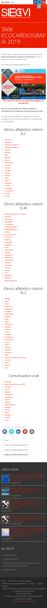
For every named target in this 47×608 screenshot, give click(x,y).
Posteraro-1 (9, 337)
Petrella (8, 327)
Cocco (7, 389)
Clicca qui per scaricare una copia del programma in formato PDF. (23, 101)
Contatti (4, 586)
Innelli (7, 270)
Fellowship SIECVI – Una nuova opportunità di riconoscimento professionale (21, 564)
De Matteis (9, 221)
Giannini (8, 262)
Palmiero (8, 407)
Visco (7, 420)
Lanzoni (8, 402)
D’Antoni (8, 216)
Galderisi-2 (9, 257)
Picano (7, 329)
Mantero (8, 278)
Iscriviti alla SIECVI (10, 559)
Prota (7, 412)
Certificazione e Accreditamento (14, 583)
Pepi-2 (7, 322)
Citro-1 (7, 178)
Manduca (8, 275)
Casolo (7, 168)
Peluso (7, 410)
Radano (8, 415)
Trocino (8, 360)
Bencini (7, 157)
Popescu (8, 334)
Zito (6, 368)
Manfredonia (10, 404)
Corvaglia (8, 188)
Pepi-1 (7, 319)
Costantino (9, 191)
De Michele (9, 224)
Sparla (7, 417)
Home (3, 581)
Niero (7, 301)
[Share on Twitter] (11, 433)
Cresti (7, 196)
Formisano (9, 394)
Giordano (8, 265)
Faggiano (8, 245)
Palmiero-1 (9, 306)
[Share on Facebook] (4, 433)
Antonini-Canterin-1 (12, 145)
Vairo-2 (7, 365)
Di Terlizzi (8, 237)
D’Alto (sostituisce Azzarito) (15, 214)
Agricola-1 (8, 139)
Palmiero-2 (9, 309)
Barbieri (8, 152)
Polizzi (7, 332)
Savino (7, 347)
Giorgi (7, 268)
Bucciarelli (9, 163)
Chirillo (7, 173)
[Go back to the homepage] (15, 13)
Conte (7, 185)
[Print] (32, 433)
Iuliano (7, 399)
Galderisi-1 (9, 255)
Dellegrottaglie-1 (11, 227)
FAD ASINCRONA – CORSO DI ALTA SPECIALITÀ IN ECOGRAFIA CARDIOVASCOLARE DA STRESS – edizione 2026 (28, 477)
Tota (6, 355)
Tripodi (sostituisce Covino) (15, 357)
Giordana (8, 397)
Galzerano (9, 260)
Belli (6, 155)
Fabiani (7, 239)
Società (39, 583)
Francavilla (9, 250)
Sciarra (7, 350)
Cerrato (8, 170)
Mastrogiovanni (11, 280)
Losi (6, 273)
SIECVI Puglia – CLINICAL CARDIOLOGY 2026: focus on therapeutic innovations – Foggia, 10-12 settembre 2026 (28, 518)
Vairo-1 (7, 362)
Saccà (7, 344)
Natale (7, 298)
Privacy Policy (17, 601)
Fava (6, 247)
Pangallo (8, 311)
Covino (7, 193)
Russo (7, 342)
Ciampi (7, 175)
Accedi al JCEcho (9, 569)
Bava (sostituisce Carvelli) (15, 384)
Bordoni (8, 387)
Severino (8, 352)
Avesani (8, 382)
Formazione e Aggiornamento (19, 581)
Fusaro (7, 252)
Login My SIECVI (9, 555)
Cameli (7, 165)
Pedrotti (8, 316)
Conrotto (8, 183)
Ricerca (31, 583)
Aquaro (8, 150)
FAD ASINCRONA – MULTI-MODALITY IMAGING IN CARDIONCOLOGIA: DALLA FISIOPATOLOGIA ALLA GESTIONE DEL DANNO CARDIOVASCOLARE (28, 532)
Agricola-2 (8, 142)
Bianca (7, 160)
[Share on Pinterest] (25, 433)
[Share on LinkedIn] (18, 433)
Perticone (8, 324)
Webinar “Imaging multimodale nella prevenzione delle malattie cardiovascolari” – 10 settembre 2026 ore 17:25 (27, 490)
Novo (7, 304)
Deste (7, 232)
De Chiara (9, 219)
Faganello (8, 242)
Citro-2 (7, 180)
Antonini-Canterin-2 (12, 147)
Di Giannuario (10, 234)
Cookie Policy (29, 601)
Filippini (8, 392)
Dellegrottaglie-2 (11, 229)
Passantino (9, 314)
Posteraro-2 (9, 339)
